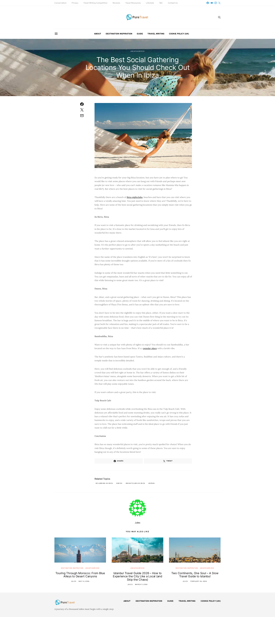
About (97, 34)
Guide (140, 34)
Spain (152, 483)
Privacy (75, 3)
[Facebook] (208, 3)
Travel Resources (133, 3)
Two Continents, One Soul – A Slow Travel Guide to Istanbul (194, 574)
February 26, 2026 (198, 581)
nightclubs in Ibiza (136, 483)
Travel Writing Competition (95, 3)
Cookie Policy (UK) (179, 34)
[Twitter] (219, 3)
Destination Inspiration (119, 34)
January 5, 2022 (133, 84)
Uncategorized (137, 51)
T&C (161, 3)
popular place (150, 348)
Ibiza (120, 483)
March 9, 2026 (141, 584)
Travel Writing (156, 34)
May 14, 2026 (84, 581)
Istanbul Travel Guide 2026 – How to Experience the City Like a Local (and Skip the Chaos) (137, 576)
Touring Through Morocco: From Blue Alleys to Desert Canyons (80, 574)
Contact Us (173, 3)
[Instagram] (215, 3)
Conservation (60, 3)
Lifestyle (150, 3)
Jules (146, 84)
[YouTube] (212, 3)
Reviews (116, 3)
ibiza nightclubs (135, 197)
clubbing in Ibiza (105, 483)
